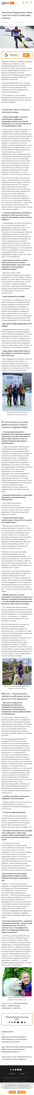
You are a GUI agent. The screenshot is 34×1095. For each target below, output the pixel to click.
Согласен (12, 1092)
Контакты (12, 1073)
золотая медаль (6, 1008)
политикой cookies (25, 1088)
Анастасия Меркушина (21, 1003)
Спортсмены (17, 1008)
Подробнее (21, 1092)
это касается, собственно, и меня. (17, 533)
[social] (9, 1022)
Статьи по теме (7, 1032)
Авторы (22, 1073)
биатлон (4, 1006)
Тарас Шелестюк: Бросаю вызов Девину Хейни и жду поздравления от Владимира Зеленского (16, 1049)
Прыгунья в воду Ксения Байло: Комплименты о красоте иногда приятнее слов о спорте (14, 1039)
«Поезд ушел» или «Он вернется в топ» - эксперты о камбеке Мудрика (16, 1058)
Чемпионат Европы (14, 1006)
